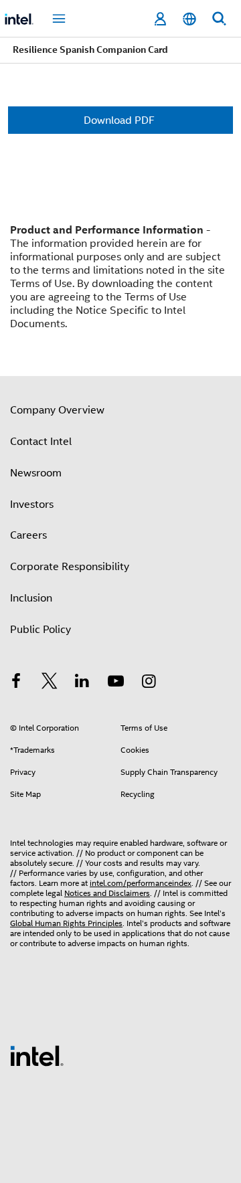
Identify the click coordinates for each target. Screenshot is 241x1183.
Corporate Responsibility (69, 566)
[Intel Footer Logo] (37, 1055)
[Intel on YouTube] (115, 683)
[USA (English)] (189, 19)
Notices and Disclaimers (107, 893)
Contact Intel (41, 441)
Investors (32, 504)
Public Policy (40, 629)
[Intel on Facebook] (16, 683)
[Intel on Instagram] (148, 683)
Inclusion (31, 598)
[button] (120, 277)
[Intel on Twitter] (49, 683)
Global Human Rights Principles (66, 923)
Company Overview (57, 410)
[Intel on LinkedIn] (82, 683)
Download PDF (119, 120)
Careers (28, 535)
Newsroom (36, 473)
